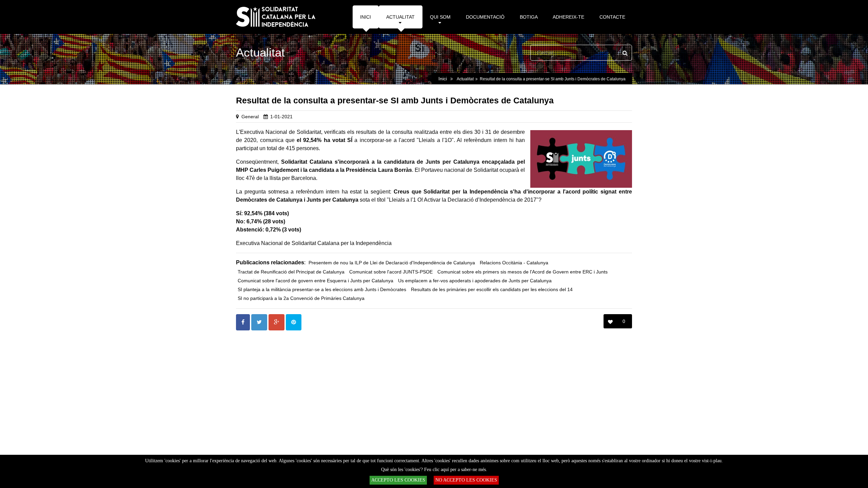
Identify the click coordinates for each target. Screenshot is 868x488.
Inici (442, 78)
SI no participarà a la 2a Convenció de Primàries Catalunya (301, 298)
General (250, 116)
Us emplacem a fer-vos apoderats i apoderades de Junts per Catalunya (475, 280)
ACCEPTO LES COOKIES (398, 480)
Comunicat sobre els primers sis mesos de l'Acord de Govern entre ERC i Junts (522, 271)
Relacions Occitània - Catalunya (514, 262)
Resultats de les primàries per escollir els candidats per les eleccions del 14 (492, 289)
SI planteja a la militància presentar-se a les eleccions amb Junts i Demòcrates (322, 289)
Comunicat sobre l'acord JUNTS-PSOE (391, 271)
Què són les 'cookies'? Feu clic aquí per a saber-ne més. (434, 469)
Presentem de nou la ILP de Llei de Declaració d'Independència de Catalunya (392, 262)
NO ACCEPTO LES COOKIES (466, 480)
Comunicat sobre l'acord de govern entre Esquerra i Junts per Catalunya (315, 280)
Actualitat (465, 79)
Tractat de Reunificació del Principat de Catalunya (291, 271)
